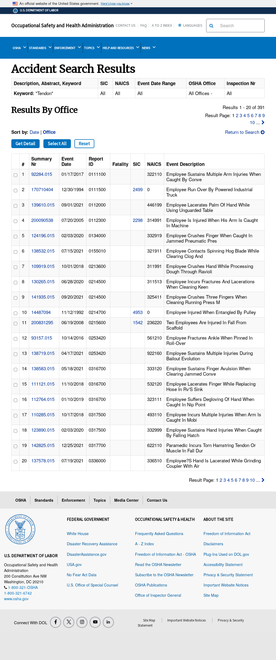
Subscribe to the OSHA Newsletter (164, 574)
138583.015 (42, 368)
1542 (138, 322)
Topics (100, 500)
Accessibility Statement (223, 564)
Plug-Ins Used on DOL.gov (226, 554)
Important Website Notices (226, 585)
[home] (20, 528)
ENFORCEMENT (65, 48)
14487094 (41, 312)
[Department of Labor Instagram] (82, 622)
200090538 (42, 219)
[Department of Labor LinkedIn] (108, 622)
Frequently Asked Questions (159, 533)
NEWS (146, 48)
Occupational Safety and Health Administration (62, 25)
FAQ (143, 25)
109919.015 (42, 266)
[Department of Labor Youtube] (95, 622)
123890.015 (42, 429)
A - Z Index (144, 543)
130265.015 (42, 281)
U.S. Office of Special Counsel (92, 585)
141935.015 (42, 296)
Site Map (211, 595)
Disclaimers (213, 543)
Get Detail (25, 143)
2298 (138, 219)
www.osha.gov (16, 598)
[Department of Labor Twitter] (68, 622)
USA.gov (74, 564)
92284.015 (41, 173)
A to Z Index (162, 25)
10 (252, 122)
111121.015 (42, 383)
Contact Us (126, 25)
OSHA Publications (151, 585)
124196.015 (42, 235)
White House (78, 533)
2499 (138, 189)
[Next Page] (263, 122)
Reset (84, 143)
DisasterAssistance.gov (86, 554)
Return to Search (243, 131)
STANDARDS (38, 48)
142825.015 (42, 445)
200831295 (42, 322)
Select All (57, 143)
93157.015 (41, 337)
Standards (43, 500)
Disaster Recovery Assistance (92, 543)
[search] (211, 25)
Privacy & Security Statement (228, 574)
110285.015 (42, 414)
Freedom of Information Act (226, 533)
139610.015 (42, 204)
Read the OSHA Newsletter (158, 564)
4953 (138, 312)
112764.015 (42, 399)
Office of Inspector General (158, 595)
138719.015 (42, 353)
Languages (192, 25)
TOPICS (89, 48)
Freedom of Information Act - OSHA (165, 554)
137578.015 (42, 460)
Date (34, 131)
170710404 (42, 189)
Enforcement (73, 500)
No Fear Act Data (81, 574)
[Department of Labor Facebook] (55, 622)
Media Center (126, 500)
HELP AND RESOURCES (118, 48)
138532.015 (42, 250)
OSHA (17, 48)
